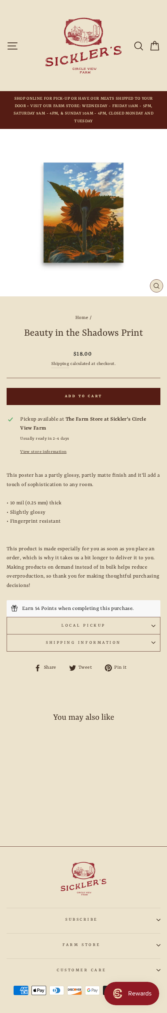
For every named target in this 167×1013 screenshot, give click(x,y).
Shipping (60, 363)
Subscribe (81, 919)
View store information (43, 451)
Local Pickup (83, 625)
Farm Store (81, 945)
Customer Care (81, 970)
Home (81, 318)
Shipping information (83, 642)
